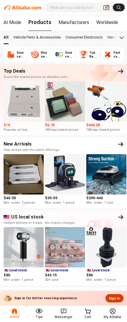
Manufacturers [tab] (73, 22)
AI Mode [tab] (12, 22)
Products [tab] (39, 22)
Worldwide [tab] (107, 22)
